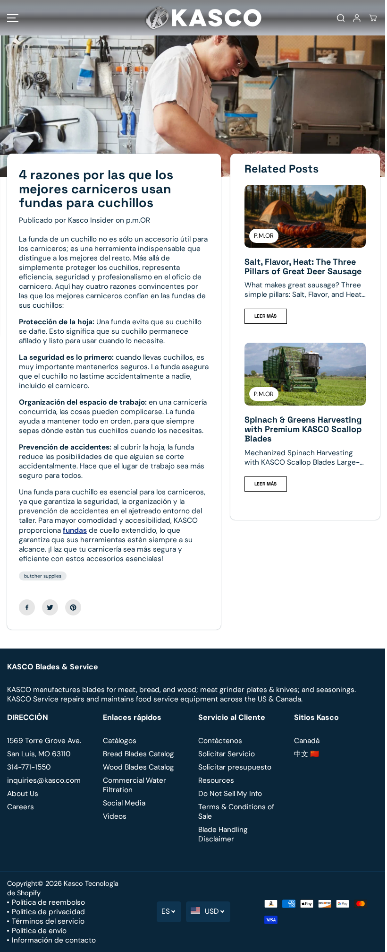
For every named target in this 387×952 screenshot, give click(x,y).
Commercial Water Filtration (134, 785)
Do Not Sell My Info (230, 793)
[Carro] (373, 18)
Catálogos (119, 740)
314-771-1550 (29, 767)
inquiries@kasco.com (44, 780)
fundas (75, 530)
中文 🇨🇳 (306, 754)
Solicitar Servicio (226, 754)
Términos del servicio (48, 921)
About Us (22, 793)
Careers (20, 807)
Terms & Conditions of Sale (236, 811)
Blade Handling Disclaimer (223, 834)
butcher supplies (42, 576)
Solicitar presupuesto (234, 767)
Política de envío (39, 930)
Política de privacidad (48, 912)
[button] (12, 17)
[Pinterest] (73, 607)
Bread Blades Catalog (138, 754)
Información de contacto (54, 940)
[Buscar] (341, 18)
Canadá (307, 740)
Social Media (124, 803)
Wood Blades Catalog (138, 767)
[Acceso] (357, 18)
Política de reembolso (48, 902)
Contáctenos (220, 740)
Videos (114, 816)
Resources (216, 780)
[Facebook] (27, 607)
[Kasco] (191, 18)
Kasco (73, 883)
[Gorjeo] (50, 607)
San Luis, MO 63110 (39, 754)
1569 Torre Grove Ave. (44, 740)
